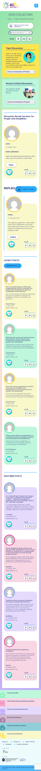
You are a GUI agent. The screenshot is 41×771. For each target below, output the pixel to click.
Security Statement (22, 744)
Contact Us (16, 742)
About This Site (30, 742)
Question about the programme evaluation (17, 650)
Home (9, 19)
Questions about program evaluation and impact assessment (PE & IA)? (19, 601)
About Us (5, 742)
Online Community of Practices (24, 19)
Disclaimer (8, 744)
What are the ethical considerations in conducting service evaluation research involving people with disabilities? (20, 437)
